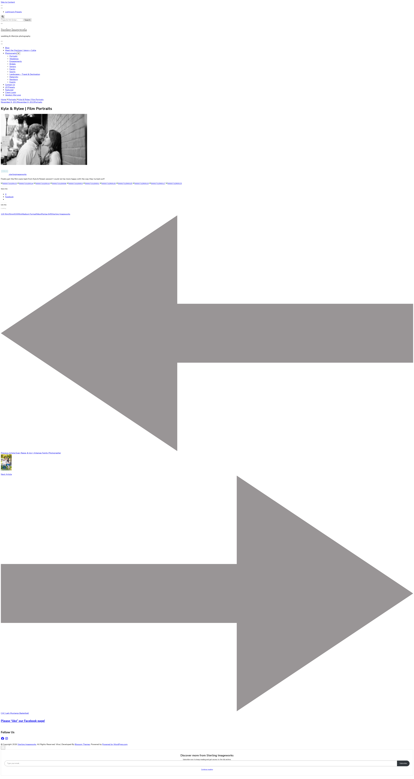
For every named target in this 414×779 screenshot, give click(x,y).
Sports (12, 71)
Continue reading (207, 769)
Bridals (12, 64)
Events (12, 82)
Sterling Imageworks (14, 29)
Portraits (13, 56)
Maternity (13, 77)
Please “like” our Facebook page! (23, 721)
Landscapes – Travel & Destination (24, 74)
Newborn (13, 79)
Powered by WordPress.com (114, 744)
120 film (4, 214)
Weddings (14, 58)
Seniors (12, 66)
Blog (7, 47)
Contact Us (10, 84)
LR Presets (10, 87)
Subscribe (403, 763)
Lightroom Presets (13, 12)
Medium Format (29, 214)
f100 (16, 214)
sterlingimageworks (17, 174)
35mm (11, 214)
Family (12, 69)
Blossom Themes (82, 744)
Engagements (15, 61)
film (20, 214)
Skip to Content (8, 2)
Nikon (38, 214)
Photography (11, 53)
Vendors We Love (13, 95)
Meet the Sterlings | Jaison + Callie (20, 50)
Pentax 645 (46, 214)
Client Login (10, 92)
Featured (9, 90)
